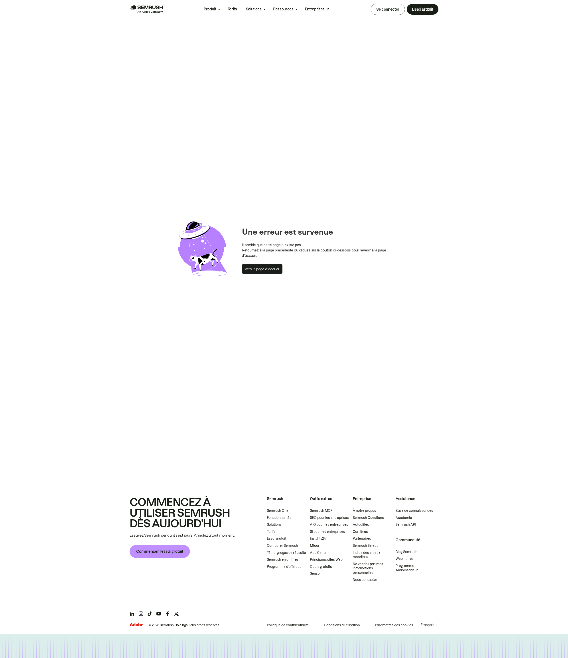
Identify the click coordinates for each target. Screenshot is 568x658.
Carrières (360, 531)
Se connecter (387, 9)
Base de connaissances (414, 510)
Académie (404, 518)
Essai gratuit (422, 9)
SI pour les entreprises (327, 531)
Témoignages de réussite (286, 553)
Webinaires (405, 559)
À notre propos (364, 510)
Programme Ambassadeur (407, 568)
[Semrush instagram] (140, 613)
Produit (210, 9)
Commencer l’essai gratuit (159, 551)
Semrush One (277, 510)
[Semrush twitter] (176, 613)
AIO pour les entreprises (329, 524)
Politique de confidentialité (288, 625)
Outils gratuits (321, 566)
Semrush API (406, 524)
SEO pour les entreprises (329, 518)
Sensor (315, 573)
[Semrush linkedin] (132, 613)
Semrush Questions (368, 518)
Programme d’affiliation (285, 566)
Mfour (315, 545)
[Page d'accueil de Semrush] (146, 9)
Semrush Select (365, 545)
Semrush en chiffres (283, 559)
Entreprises (315, 9)
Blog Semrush (406, 552)
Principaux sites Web (326, 559)
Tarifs (232, 9)
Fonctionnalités (279, 518)
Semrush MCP (321, 510)
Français (427, 625)
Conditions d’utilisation (342, 625)
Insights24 (318, 538)
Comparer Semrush (282, 545)
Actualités (361, 524)
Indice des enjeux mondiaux (366, 555)
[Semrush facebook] (167, 613)
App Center (319, 553)
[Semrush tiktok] (149, 613)
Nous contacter (365, 580)
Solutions (254, 9)
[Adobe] (136, 624)
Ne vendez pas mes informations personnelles (368, 568)
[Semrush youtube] (158, 613)
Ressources (283, 9)
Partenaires (362, 538)
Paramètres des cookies (394, 625)
